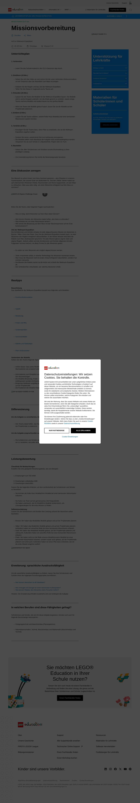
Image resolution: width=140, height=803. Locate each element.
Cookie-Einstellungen (70, 437)
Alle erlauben (83, 430)
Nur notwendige (56, 430)
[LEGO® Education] (52, 368)
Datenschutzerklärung (72, 423)
